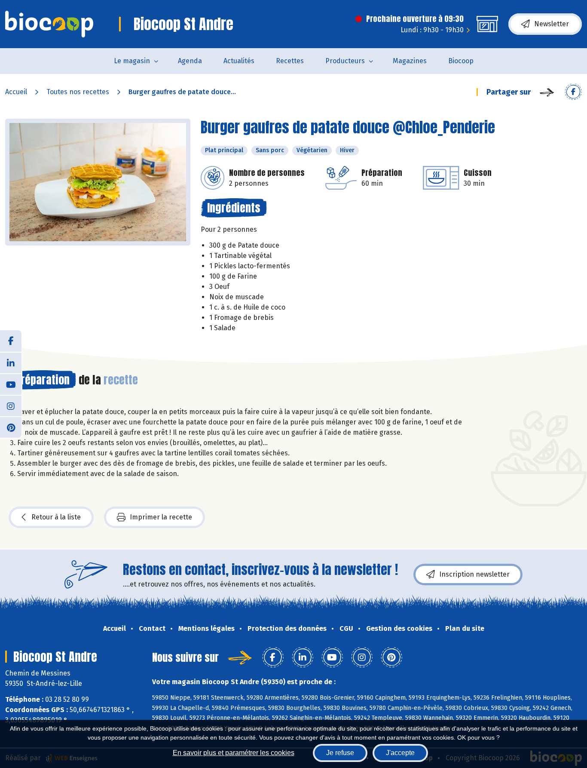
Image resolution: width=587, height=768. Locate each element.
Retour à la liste (56, 517)
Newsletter (551, 24)
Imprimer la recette (161, 517)
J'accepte (400, 752)
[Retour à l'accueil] (49, 24)
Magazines (410, 61)
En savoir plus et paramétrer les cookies (233, 752)
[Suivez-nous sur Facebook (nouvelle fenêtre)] (10, 341)
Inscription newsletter (474, 574)
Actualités (238, 61)
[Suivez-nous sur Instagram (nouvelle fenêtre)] (10, 405)
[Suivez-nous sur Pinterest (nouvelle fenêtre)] (10, 427)
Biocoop (461, 61)
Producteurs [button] (345, 61)
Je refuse (340, 752)
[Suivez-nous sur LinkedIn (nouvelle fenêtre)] (10, 362)
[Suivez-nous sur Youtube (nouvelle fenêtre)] (10, 384)
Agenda (190, 61)
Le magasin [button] (132, 61)
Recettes (290, 61)
